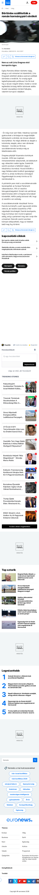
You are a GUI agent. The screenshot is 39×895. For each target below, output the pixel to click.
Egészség (19, 810)
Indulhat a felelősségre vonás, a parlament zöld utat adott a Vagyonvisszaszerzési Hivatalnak (17, 256)
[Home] (2, 8)
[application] (19, 31)
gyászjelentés (14, 800)
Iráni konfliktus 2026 (19, 779)
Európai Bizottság (25, 805)
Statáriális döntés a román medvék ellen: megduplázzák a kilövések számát (16, 248)
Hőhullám (26, 789)
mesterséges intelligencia (19, 794)
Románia (21, 266)
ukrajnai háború (11, 784)
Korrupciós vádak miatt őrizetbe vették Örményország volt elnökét (15, 241)
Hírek (7, 8)
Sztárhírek (13, 789)
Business (5, 837)
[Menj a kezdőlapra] (7, 2)
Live (34, 2)
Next (3, 842)
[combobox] (19, 760)
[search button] (35, 760)
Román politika (9, 271)
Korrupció (8, 266)
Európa (4, 833)
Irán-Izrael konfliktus (19, 773)
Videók (4, 851)
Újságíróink (6, 855)
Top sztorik (9, 569)
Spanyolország (28, 784)
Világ (12, 8)
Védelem (10, 805)
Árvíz (28, 800)
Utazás (4, 846)
